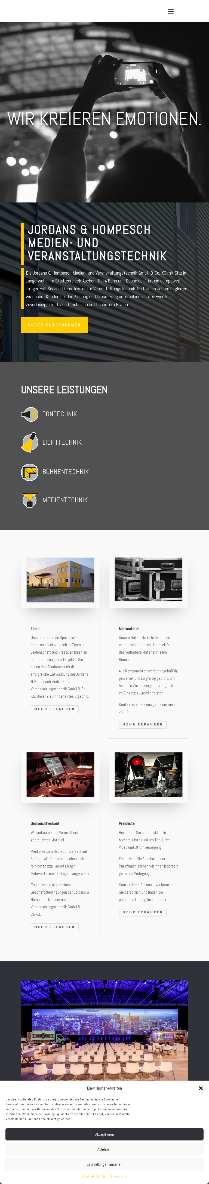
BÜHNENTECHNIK (65, 471)
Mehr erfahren (54, 709)
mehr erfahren (54, 927)
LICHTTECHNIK (62, 442)
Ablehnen (104, 1149)
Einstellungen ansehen (104, 1164)
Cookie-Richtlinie (94, 1176)
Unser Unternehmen (54, 324)
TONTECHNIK (59, 414)
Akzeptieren (104, 1134)
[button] (201, 1088)
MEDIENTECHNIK (65, 500)
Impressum (118, 1176)
